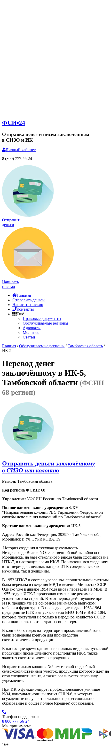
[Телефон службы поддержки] (4, 712)
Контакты (25, 309)
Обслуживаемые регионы (45, 323)
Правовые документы (42, 318)
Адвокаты (32, 328)
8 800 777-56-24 (15, 721)
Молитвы (31, 332)
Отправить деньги (28, 300)
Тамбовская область (85, 346)
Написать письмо (27, 304)
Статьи (29, 337)
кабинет (21, 150)
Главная (24, 295)
